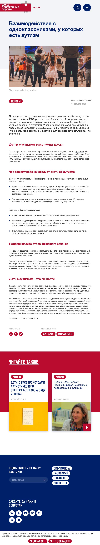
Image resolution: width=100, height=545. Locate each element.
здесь (65, 536)
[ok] (16, 334)
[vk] (11, 334)
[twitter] (21, 334)
